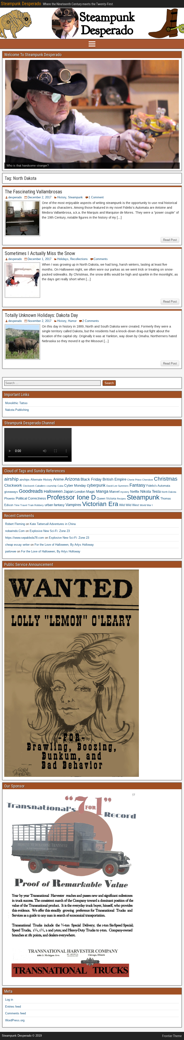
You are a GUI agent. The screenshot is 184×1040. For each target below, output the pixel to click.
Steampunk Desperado (21, 3)
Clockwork (13, 485)
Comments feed (15, 1013)
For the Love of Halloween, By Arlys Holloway (64, 544)
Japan (69, 491)
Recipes (121, 498)
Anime (58, 479)
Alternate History (41, 479)
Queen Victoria (106, 498)
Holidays (62, 259)
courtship (51, 485)
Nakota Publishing (17, 409)
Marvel (114, 491)
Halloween (53, 491)
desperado (15, 197)
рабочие (10, 551)
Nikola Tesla (150, 491)
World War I (146, 505)
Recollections (79, 259)
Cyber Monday (75, 485)
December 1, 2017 (39, 259)
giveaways (11, 491)
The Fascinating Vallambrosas (33, 191)
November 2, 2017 (39, 321)
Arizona (72, 479)
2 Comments (90, 321)
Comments (101, 259)
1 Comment (96, 197)
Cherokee (147, 479)
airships (25, 479)
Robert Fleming (15, 524)
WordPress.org (14, 1020)
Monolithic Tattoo (16, 403)
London (79, 491)
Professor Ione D (71, 497)
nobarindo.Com (15, 531)
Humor (72, 321)
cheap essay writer (17, 544)
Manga (102, 491)
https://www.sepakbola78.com (24, 537)
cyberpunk (96, 485)
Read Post (170, 240)
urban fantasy (55, 505)
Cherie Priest (134, 479)
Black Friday (91, 479)
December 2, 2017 (39, 197)
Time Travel (20, 505)
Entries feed (13, 1006)
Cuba (60, 485)
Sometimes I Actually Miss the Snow (40, 253)
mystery (124, 492)
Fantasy (137, 485)
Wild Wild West (129, 505)
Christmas (165, 479)
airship (11, 479)
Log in (9, 999)
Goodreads (31, 491)
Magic (90, 491)
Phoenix (9, 498)
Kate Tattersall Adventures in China (53, 524)
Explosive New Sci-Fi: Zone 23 (50, 531)
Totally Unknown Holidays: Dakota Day (41, 315)
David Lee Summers (117, 485)
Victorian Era (100, 503)
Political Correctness (31, 498)
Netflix (134, 491)
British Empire (114, 479)
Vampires (73, 504)
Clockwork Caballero (34, 485)
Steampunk (75, 197)
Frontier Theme (172, 1036)
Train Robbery (36, 505)
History (61, 197)
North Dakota (169, 492)
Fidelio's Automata (158, 485)
